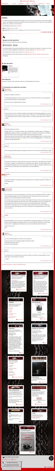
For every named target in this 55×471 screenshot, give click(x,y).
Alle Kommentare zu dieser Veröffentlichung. (14, 264)
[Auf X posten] (45, 32)
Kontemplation (14, 280)
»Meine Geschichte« (13, 316)
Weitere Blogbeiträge (43, 293)
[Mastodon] (49, 467)
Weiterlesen (44, 319)
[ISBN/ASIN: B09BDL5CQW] (39, 399)
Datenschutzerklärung (15, 466)
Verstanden (11, 468)
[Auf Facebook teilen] (43, 32)
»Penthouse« (11, 365)
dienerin (7, 233)
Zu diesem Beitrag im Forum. (46, 104)
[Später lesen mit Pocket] (48, 32)
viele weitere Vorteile (39, 50)
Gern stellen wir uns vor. (28, 52)
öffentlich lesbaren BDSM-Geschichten (37, 54)
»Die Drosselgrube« (13, 368)
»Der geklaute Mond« (13, 362)
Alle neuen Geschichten (18, 377)
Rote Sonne (7, 156)
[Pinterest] (51, 467)
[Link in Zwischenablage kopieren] (41, 32)
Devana (39, 417)
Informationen (20, 404)
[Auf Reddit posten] (47, 32)
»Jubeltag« (11, 371)
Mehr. (40, 30)
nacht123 (12, 317)
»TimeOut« (11, 307)
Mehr (4, 71)
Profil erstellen (25, 1)
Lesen (22, 352)
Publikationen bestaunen (41, 404)
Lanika (6, 215)
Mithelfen (33, 452)
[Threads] (52, 467)
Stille (34, 280)
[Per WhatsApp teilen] (50, 32)
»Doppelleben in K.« (13, 313)
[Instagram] (47, 467)
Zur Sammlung (43, 382)
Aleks (11, 309)
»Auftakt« (10, 310)
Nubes (11, 314)
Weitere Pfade (20, 319)
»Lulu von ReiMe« (12, 374)
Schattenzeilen (4, 3)
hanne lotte (7, 89)
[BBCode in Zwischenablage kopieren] (52, 32)
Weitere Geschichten (21, 289)
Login (33, 1)
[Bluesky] (45, 467)
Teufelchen (19, 26)
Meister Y (7, 123)
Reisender (7, 174)
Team (4, 459)
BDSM (10, 457)
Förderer (15, 459)
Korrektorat (8, 459)
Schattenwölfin (8, 189)
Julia (11, 311)
